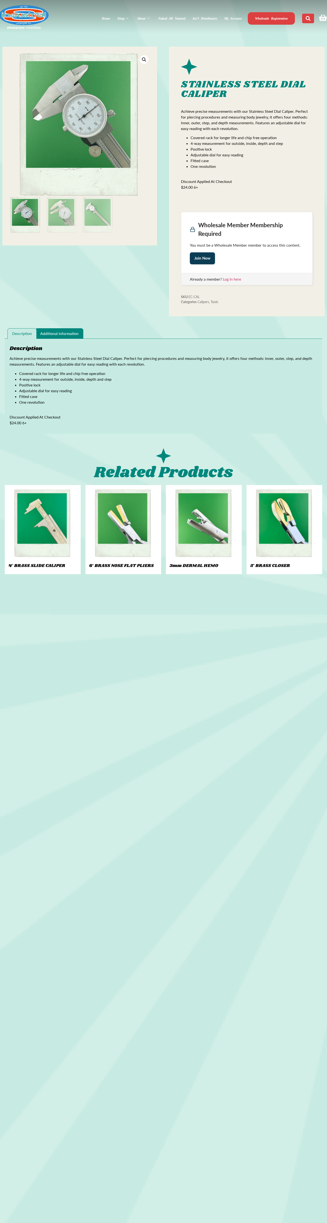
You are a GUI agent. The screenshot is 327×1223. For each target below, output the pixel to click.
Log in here (232, 279)
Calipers (203, 302)
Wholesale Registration (271, 18)
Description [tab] (22, 333)
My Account (233, 18)
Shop (120, 18)
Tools (214, 302)
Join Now (202, 258)
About (141, 18)
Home (106, 18)
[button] (144, 59)
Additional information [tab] (59, 333)
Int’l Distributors (205, 18)
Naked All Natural (172, 18)
